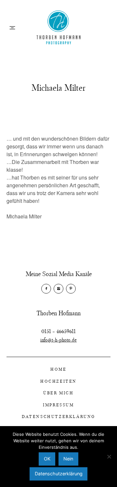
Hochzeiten (58, 381)
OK (47, 458)
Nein (68, 458)
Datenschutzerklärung (58, 416)
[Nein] (109, 456)
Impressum (58, 404)
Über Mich (58, 392)
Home (58, 369)
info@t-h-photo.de (58, 339)
